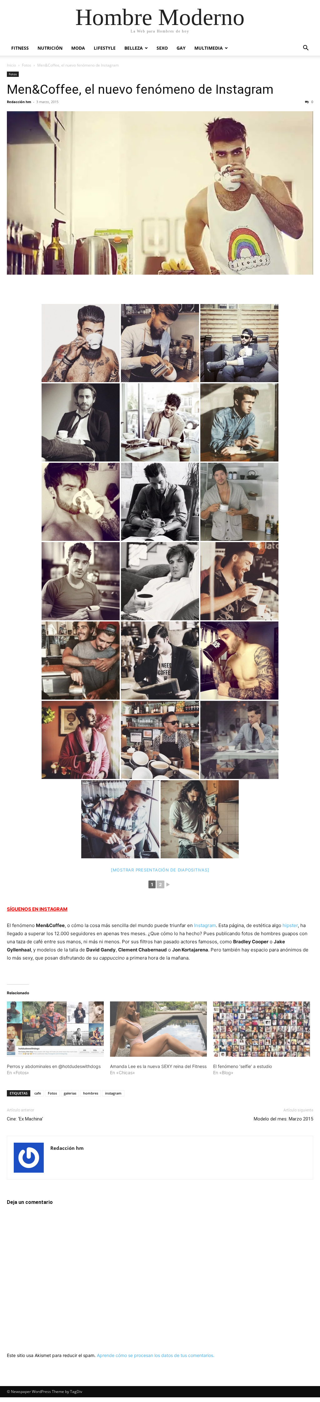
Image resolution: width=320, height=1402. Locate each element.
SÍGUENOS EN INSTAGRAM (37, 909)
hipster (290, 925)
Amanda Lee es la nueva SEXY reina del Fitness (158, 1066)
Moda (78, 48)
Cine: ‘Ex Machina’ (25, 1119)
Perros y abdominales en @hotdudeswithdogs (54, 1066)
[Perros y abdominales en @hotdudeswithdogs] (55, 1029)
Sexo (162, 48)
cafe (37, 1093)
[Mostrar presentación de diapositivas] (160, 869)
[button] (305, 49)
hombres (90, 1093)
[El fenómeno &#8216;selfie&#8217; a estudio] (261, 1029)
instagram (113, 1093)
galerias (70, 1093)
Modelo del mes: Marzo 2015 (283, 1119)
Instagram (205, 925)
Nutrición (50, 48)
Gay (181, 48)
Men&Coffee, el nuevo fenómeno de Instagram (140, 89)
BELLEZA (133, 48)
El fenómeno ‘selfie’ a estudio (242, 1066)
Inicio (11, 65)
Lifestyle (105, 48)
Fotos (26, 65)
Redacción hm (19, 101)
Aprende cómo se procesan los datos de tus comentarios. (155, 1355)
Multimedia (208, 48)
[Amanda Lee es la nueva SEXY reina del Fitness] (158, 1029)
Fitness (20, 48)
